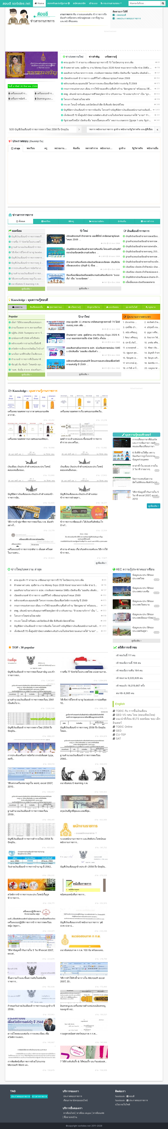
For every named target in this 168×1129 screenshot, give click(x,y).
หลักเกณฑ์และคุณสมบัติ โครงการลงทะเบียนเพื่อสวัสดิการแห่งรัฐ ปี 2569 (100, 83)
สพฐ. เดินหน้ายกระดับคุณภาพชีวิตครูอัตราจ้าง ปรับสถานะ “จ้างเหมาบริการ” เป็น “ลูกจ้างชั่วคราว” (112, 94)
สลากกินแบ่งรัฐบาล (57, 3)
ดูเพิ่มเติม (100, 562)
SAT (118, 738)
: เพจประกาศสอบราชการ (128, 18)
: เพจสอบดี (120, 15)
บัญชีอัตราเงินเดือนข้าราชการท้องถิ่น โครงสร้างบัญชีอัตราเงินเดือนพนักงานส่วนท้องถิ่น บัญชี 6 (111, 109)
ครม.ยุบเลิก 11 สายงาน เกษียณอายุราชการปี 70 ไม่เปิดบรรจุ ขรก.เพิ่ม (98, 62)
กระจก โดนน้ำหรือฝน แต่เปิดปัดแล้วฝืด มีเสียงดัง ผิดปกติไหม (93, 104)
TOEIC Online (123, 726)
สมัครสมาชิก (79, 3)
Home (40, 3)
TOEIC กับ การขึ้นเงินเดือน (131, 710)
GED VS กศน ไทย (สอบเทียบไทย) (135, 714)
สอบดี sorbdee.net (16, 3)
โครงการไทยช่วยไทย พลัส (76, 99)
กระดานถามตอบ (111, 3)
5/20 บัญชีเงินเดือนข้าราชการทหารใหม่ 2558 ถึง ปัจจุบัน (39, 129)
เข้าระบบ (93, 3)
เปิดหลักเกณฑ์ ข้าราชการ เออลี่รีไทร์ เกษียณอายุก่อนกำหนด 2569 (96, 78)
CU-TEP (120, 734)
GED (118, 730)
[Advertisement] (110, 40)
